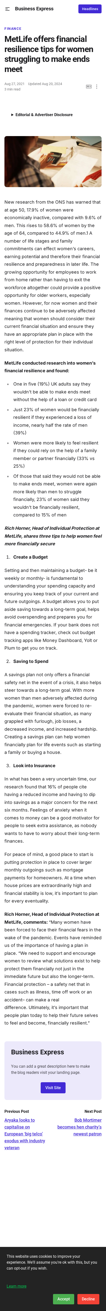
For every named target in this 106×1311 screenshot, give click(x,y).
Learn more (16, 1286)
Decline (88, 1299)
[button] (7, 9)
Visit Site (53, 1087)
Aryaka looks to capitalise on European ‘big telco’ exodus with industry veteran (24, 1133)
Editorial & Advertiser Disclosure (44, 114)
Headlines (90, 9)
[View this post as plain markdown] (89, 87)
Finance (12, 29)
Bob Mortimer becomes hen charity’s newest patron (79, 1126)
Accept (63, 1299)
